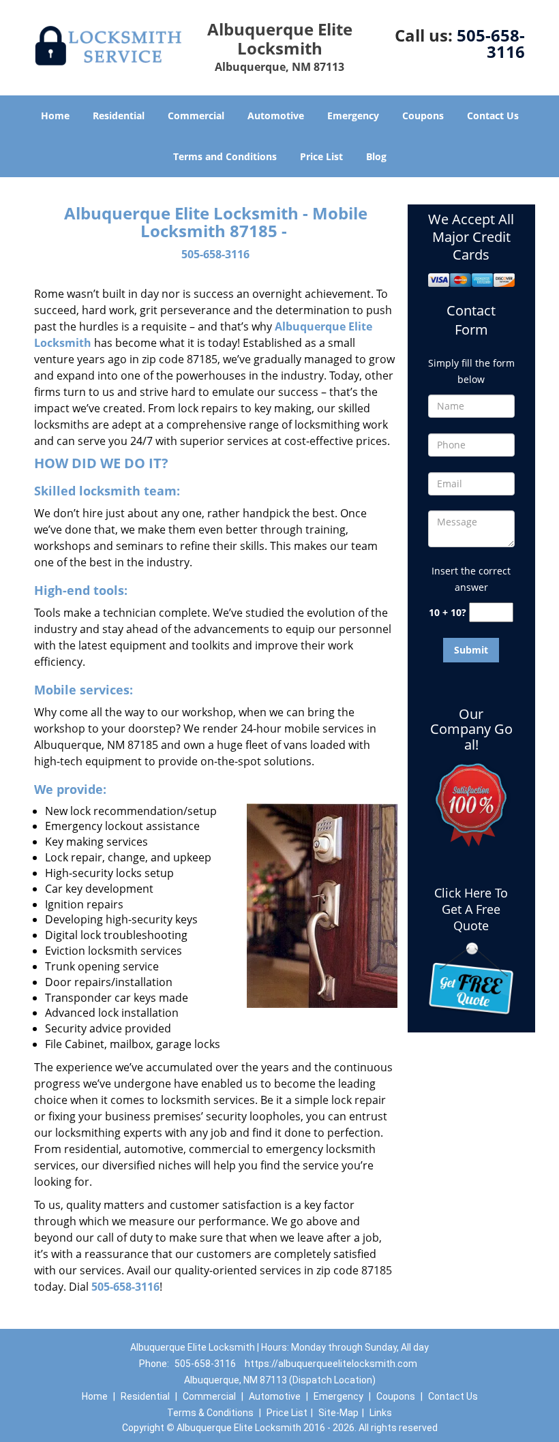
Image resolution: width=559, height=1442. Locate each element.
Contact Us (493, 115)
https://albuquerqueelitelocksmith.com (331, 1363)
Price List (321, 156)
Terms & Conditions (210, 1412)
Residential (119, 115)
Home (55, 115)
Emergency (353, 115)
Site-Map (338, 1412)
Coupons (423, 115)
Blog (376, 156)
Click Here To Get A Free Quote (471, 909)
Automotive (275, 115)
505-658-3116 (491, 43)
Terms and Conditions (225, 156)
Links (380, 1412)
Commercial (196, 115)
